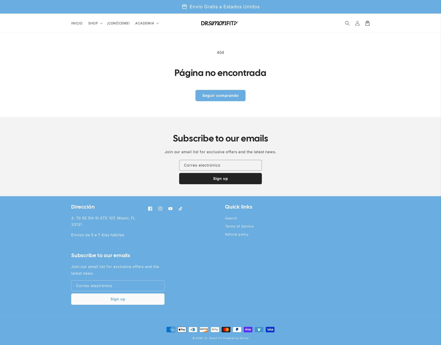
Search (231, 218)
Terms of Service (239, 226)
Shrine (244, 338)
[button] (94, 23)
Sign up (220, 178)
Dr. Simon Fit (213, 338)
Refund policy (237, 234)
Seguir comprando (220, 95)
